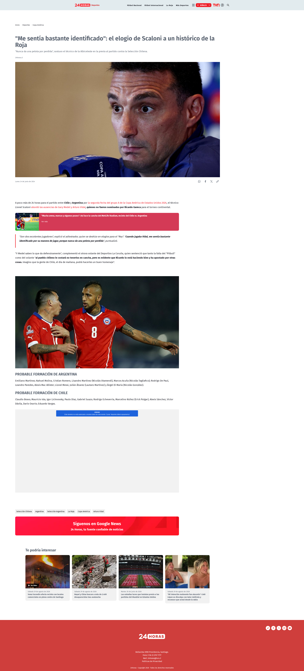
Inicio (17, 25)
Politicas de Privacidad (152, 661)
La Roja (169, 5)
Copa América (38, 25)
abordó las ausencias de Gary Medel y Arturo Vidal (58, 207)
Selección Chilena (24, 511)
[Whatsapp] (199, 181)
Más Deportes (182, 5)
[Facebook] (205, 181)
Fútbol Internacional (154, 5)
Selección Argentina (55, 511)
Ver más (44, 221)
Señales (203, 5)
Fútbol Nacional (134, 5)
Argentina (39, 511)
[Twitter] (211, 181)
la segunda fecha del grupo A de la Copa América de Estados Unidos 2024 (127, 202)
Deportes (26, 25)
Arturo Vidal (98, 511)
